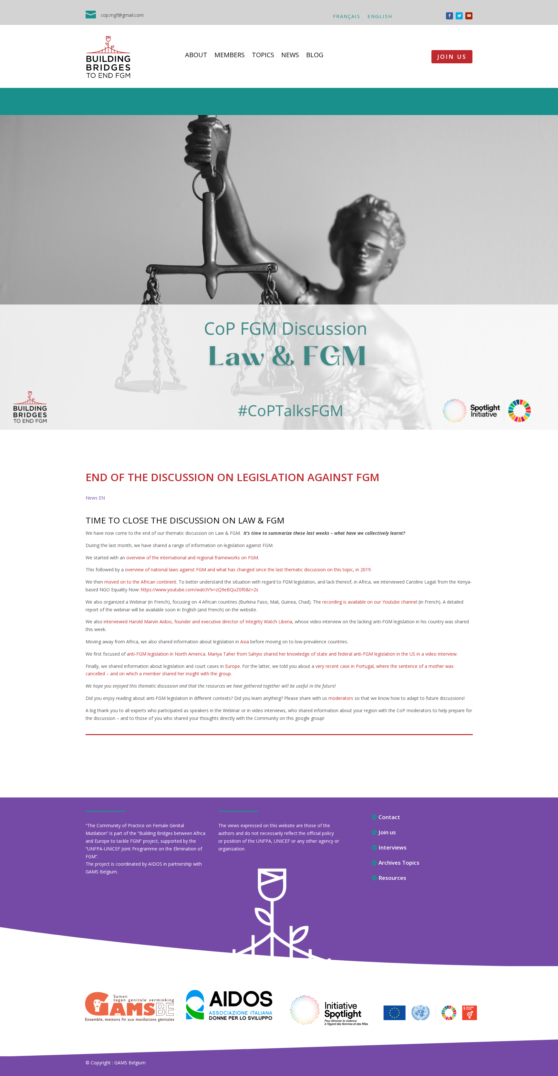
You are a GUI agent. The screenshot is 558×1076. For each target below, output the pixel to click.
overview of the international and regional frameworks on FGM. (192, 557)
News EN (95, 498)
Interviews (392, 847)
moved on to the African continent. (140, 582)
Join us (387, 832)
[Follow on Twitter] (459, 15)
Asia (244, 641)
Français (346, 16)
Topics (263, 56)
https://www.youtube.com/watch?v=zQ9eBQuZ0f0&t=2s (199, 589)
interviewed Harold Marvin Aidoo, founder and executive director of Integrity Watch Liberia (198, 621)
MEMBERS (229, 56)
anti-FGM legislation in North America (166, 654)
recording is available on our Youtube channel (369, 602)
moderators (341, 698)
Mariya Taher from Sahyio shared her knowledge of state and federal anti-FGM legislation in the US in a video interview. (333, 654)
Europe (232, 666)
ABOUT (196, 56)
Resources (392, 877)
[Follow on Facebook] (449, 15)
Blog (315, 56)
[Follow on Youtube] (468, 15)
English (380, 16)
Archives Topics (398, 862)
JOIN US (452, 56)
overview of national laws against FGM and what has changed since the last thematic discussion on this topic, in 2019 (248, 569)
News (290, 56)
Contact (389, 817)
